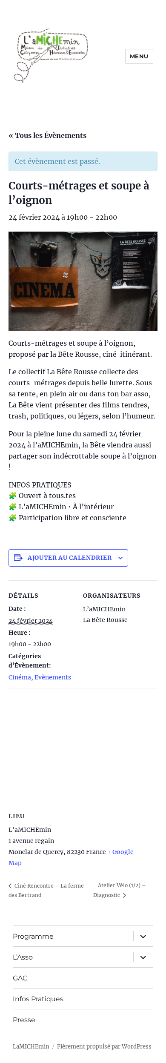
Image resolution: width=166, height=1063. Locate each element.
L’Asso (23, 957)
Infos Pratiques (38, 999)
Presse (24, 1020)
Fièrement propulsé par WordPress (104, 1046)
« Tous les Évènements (47, 135)
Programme (33, 936)
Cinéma (20, 677)
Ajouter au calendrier (70, 558)
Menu (139, 56)
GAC (20, 978)
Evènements (52, 677)
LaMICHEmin (31, 1046)
